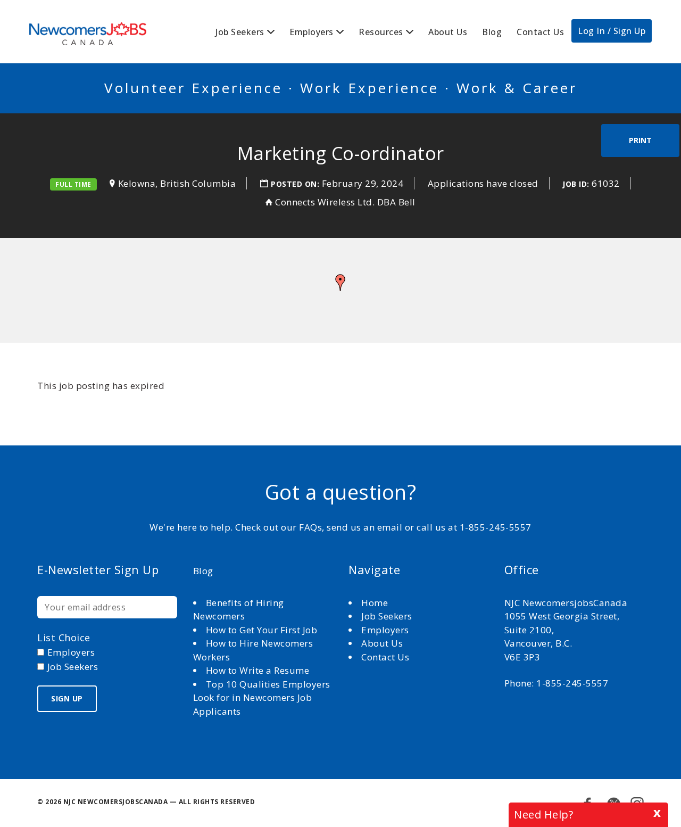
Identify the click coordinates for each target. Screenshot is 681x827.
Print (640, 140)
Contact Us (540, 32)
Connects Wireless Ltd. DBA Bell (345, 202)
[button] (340, 282)
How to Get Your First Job (262, 630)
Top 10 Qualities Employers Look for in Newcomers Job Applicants (261, 697)
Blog (492, 32)
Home (376, 603)
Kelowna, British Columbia (177, 183)
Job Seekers (239, 32)
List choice (63, 637)
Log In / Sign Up (611, 31)
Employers (311, 32)
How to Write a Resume (258, 670)
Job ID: (575, 184)
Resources (381, 32)
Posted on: (296, 184)
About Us (447, 32)
